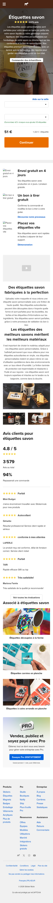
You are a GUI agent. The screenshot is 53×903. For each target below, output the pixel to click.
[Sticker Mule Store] (18, 855)
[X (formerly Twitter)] (24, 855)
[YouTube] (34, 855)
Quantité (8, 111)
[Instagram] (29, 855)
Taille (7, 99)
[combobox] (26, 104)
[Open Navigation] (4, 4)
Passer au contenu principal (2, 2)
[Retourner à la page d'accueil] (26, 4)
